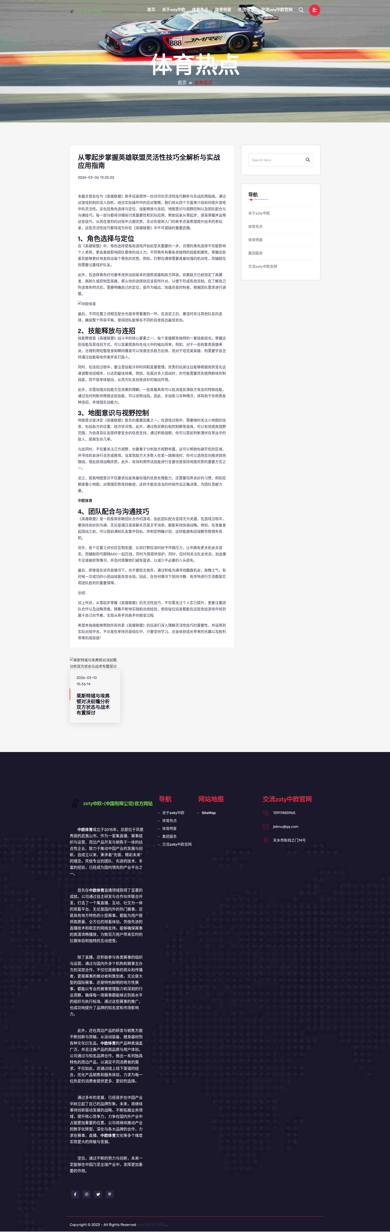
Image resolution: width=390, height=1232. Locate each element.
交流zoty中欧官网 (276, 9)
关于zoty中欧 (173, 9)
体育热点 (200, 9)
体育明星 (223, 9)
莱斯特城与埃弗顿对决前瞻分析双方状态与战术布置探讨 (93, 704)
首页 (151, 9)
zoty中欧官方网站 (151, 1225)
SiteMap (209, 813)
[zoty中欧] (90, 11)
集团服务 (246, 9)
